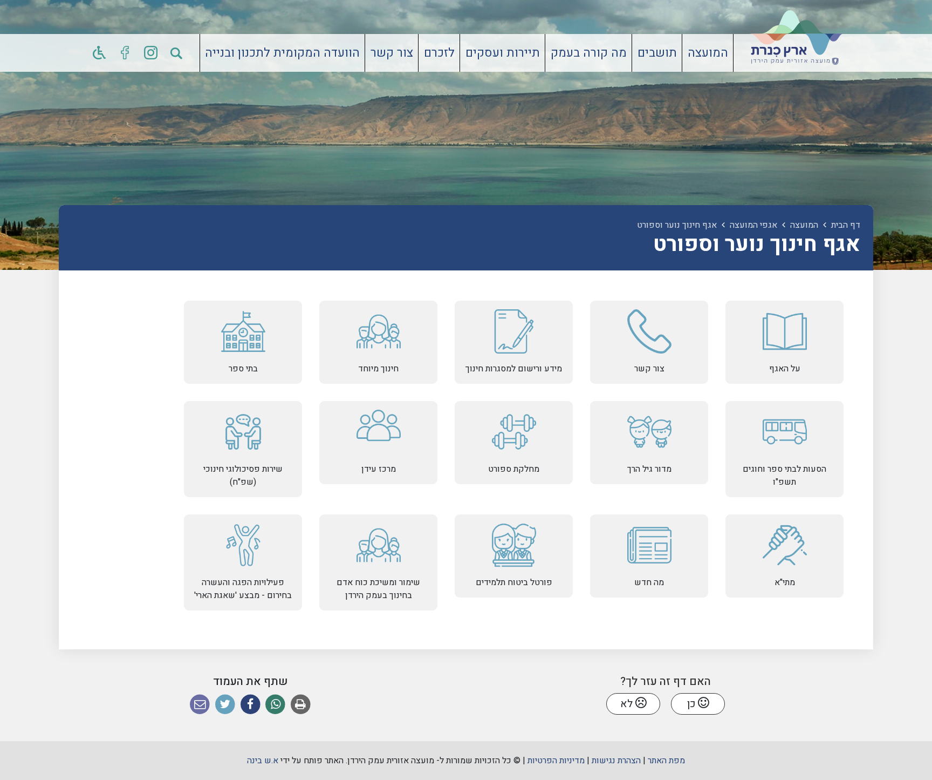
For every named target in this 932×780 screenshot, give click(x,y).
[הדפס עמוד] (300, 704)
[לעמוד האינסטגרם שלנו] (151, 53)
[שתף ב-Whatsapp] (275, 704)
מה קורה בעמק (589, 53)
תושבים (657, 53)
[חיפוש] (177, 53)
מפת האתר (666, 760)
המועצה (708, 53)
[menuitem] (708, 53)
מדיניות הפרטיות (556, 760)
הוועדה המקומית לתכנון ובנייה (282, 53)
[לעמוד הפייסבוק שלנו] (125, 53)
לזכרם (439, 53)
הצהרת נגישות (616, 760)
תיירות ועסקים (502, 53)
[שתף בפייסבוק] (250, 704)
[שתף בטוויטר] (225, 704)
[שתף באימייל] (199, 704)
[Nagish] (99, 53)
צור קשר (392, 53)
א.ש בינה (262, 760)
